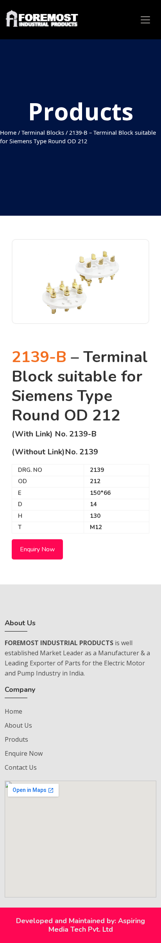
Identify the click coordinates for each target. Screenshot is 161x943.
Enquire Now (24, 753)
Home (8, 132)
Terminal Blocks (42, 132)
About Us (18, 725)
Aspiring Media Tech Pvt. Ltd (96, 925)
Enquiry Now (37, 549)
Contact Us (21, 767)
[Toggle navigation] (145, 20)
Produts (16, 739)
